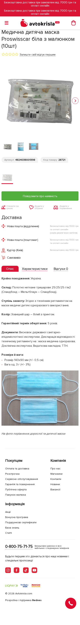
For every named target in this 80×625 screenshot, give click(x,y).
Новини (55, 484)
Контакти (55, 479)
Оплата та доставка (17, 468)
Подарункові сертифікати (20, 522)
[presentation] (10, 269)
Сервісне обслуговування (21, 479)
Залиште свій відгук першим (37, 54)
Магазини (56, 473)
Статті (8, 532)
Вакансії (55, 489)
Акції (8, 512)
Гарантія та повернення (20, 484)
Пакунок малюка (15, 494)
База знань (12, 527)
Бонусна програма (16, 517)
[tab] (10, 269)
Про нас (55, 468)
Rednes (36, 600)
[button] (75, 100)
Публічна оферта (16, 489)
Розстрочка (12, 473)
